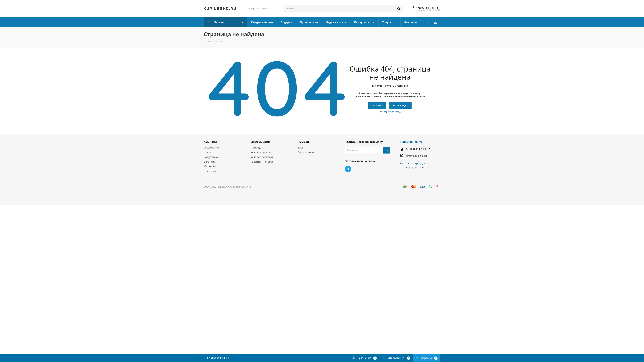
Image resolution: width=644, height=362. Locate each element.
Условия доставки (262, 157)
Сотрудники (211, 157)
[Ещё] (426, 22)
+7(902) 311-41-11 (427, 7)
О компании (211, 147)
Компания (211, 141)
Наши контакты (411, 142)
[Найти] (399, 8)
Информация (260, 141)
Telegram (348, 169)
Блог (300, 147)
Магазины (210, 166)
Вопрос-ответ (306, 152)
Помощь (256, 147)
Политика (210, 171)
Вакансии (210, 161)
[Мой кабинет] (436, 22)
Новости (209, 152)
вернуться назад (392, 111)
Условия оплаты (261, 152)
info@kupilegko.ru (416, 155)
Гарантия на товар (262, 161)
